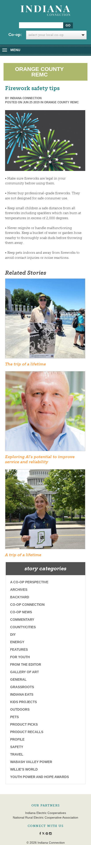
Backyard (19, 597)
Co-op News (21, 612)
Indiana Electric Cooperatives (45, 813)
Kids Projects (23, 702)
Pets (14, 717)
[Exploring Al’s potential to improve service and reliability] (45, 413)
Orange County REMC (61, 102)
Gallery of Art (24, 672)
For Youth (20, 657)
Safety (16, 747)
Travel (16, 754)
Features (19, 649)
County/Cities (23, 627)
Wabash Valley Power (31, 762)
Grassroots (22, 687)
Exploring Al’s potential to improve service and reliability (40, 459)
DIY (13, 634)
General (18, 679)
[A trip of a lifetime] (45, 511)
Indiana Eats (21, 694)
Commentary (22, 619)
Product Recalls (26, 732)
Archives (18, 589)
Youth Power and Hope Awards (39, 777)
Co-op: (15, 34)
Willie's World (24, 769)
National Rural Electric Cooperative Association (45, 817)
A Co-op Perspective (29, 582)
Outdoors (20, 709)
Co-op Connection (27, 604)
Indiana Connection (26, 98)
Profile (17, 739)
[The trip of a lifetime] (45, 320)
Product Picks (24, 724)
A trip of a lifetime (23, 554)
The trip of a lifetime (25, 364)
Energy (17, 642)
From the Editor (25, 664)
